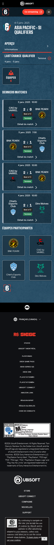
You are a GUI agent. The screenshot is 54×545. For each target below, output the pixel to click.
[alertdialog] (27, 531)
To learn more (32, 537)
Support (27, 513)
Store (27, 491)
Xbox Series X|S (27, 367)
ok (44, 539)
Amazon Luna (27, 393)
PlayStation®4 (27, 382)
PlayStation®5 (27, 377)
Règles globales (27, 406)
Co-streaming (31, 11)
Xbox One (27, 372)
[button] (27, 114)
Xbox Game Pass (27, 362)
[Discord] (27, 307)
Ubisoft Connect (27, 496)
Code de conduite (27, 411)
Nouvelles (27, 507)
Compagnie (27, 502)
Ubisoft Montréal (27, 349)
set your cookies (14, 540)
